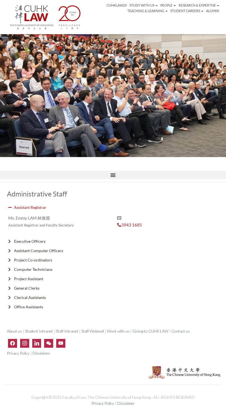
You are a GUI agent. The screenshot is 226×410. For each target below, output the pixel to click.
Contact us (180, 331)
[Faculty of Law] (45, 17)
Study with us (142, 5)
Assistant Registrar (30, 207)
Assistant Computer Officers (38, 250)
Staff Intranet (67, 331)
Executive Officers (29, 241)
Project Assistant (28, 278)
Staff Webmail (92, 331)
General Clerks (26, 288)
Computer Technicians (33, 269)
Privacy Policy (18, 353)
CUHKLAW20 (116, 5)
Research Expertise (197, 5)
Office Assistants (28, 306)
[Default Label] (36, 343)
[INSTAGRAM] (24, 343)
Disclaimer (41, 353)
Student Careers (185, 11)
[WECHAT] (48, 343)
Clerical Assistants (30, 297)
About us (15, 331)
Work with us (118, 331)
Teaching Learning (146, 11)
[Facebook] (12, 343)
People (166, 5)
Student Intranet (39, 331)
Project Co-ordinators (33, 260)
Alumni (212, 11)
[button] (113, 175)
